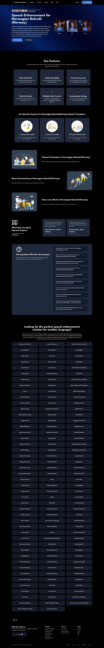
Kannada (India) (79, 526)
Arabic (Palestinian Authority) (79, 367)
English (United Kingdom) (52, 408)
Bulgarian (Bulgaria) (25, 385)
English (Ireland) (52, 414)
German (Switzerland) (79, 397)
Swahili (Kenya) (79, 579)
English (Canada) (25, 408)
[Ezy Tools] (16, 634)
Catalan (25, 391)
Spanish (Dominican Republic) (79, 444)
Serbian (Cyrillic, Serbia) (25, 579)
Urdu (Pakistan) (52, 597)
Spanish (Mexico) (79, 455)
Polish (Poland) (79, 555)
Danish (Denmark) (24, 397)
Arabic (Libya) (79, 361)
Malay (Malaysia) (79, 544)
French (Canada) (25, 491)
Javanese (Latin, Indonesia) (52, 520)
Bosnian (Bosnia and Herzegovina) (79, 385)
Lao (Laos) (52, 532)
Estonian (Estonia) (24, 479)
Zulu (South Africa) (52, 608)
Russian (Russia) (52, 567)
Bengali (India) (52, 385)
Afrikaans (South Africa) (25, 344)
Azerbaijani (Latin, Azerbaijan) (79, 379)
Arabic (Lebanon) (52, 361)
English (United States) (25, 432)
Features (39, 2)
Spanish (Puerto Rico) (25, 467)
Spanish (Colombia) (79, 438)
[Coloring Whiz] (21, 634)
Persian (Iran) (79, 479)
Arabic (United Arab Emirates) (79, 344)
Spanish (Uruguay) (52, 473)
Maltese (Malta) (25, 550)
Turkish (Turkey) (52, 591)
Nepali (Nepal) (79, 550)
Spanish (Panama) (51, 461)
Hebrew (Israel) (25, 503)
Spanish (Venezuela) (79, 473)
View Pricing (29, 40)
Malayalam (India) (79, 538)
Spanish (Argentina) (79, 432)
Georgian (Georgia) (79, 520)
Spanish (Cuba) (52, 444)
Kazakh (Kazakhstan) (25, 526)
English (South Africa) (52, 432)
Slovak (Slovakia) (24, 573)
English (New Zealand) (79, 420)
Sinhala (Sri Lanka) (79, 567)
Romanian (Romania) (25, 567)
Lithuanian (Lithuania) (79, 532)
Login (77, 2)
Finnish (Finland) (25, 485)
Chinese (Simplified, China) (52, 603)
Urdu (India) (25, 597)
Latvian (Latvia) (25, 538)
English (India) (79, 414)
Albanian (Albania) (79, 573)
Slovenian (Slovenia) (52, 573)
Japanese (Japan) (24, 520)
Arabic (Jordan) (79, 355)
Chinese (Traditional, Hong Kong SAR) (79, 603)
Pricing (46, 2)
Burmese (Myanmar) (52, 550)
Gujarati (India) (79, 497)
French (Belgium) (79, 485)
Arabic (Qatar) (25, 373)
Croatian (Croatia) (79, 503)
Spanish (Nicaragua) (25, 461)
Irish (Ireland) (25, 497)
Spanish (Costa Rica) (25, 444)
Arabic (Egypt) (79, 350)
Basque (52, 479)
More (57, 2)
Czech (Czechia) (52, 391)
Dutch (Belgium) (25, 555)
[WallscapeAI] (19, 634)
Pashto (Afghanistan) (25, 561)
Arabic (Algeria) (52, 350)
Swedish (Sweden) (52, 579)
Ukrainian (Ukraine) (79, 591)
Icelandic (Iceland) (24, 514)
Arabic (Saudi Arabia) (52, 373)
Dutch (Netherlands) (52, 555)
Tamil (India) (52, 585)
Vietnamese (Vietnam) (25, 603)
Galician (52, 497)
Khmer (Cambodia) (52, 526)
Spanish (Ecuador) (24, 450)
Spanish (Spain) (52, 450)
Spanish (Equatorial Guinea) (79, 450)
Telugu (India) (79, 585)
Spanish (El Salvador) (79, 467)
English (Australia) (79, 403)
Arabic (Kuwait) (25, 361)
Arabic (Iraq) (52, 355)
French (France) (79, 491)
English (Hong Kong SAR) (25, 414)
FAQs (52, 2)
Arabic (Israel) (24, 355)
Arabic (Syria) (79, 373)
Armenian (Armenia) (52, 508)
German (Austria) (52, 397)
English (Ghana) (79, 408)
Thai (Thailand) (25, 591)
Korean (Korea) (25, 532)
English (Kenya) (25, 420)
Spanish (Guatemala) (25, 455)
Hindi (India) (52, 503)
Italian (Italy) (79, 514)
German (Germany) (25, 403)
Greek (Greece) (52, 403)
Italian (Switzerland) (52, 514)
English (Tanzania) (79, 426)
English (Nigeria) (52, 420)
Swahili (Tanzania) (24, 585)
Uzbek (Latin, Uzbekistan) (79, 597)
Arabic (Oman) (52, 367)
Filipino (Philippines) (52, 485)
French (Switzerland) (52, 491)
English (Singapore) (52, 426)
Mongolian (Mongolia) (24, 544)
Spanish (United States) (25, 473)
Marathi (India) (52, 544)
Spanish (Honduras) (52, 455)
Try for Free (86, 2)
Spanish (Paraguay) (52, 467)
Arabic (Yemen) (52, 379)
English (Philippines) (25, 426)
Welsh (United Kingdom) (79, 391)
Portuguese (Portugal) (79, 561)
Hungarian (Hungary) (25, 508)
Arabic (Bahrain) (25, 350)
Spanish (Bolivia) (25, 438)
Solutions (32, 2)
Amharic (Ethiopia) (52, 344)
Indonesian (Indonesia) (79, 508)
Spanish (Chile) (52, 438)
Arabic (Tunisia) (25, 379)
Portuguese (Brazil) (52, 561)
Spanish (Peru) (79, 461)
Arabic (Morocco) (25, 367)
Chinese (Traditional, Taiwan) (25, 608)
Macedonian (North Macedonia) (52, 538)
